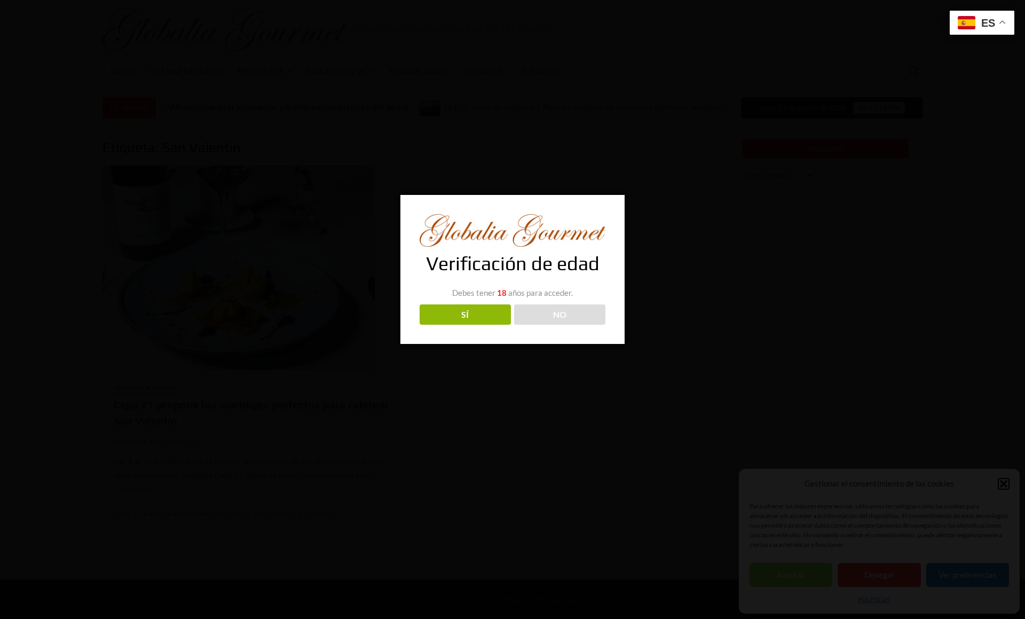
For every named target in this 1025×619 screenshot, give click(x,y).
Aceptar (791, 574)
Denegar (879, 574)
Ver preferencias (968, 574)
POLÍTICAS (874, 600)
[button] (1003, 484)
